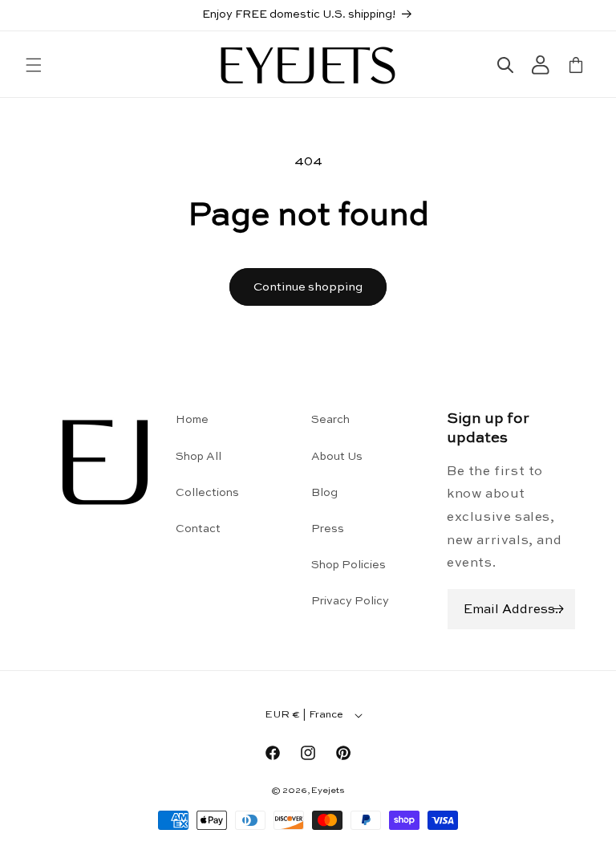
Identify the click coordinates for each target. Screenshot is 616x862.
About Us (337, 456)
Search (330, 419)
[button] (33, 65)
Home (192, 419)
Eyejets (328, 791)
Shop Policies (348, 565)
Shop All (198, 456)
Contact (198, 529)
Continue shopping (308, 287)
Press (327, 529)
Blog (324, 492)
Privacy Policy (350, 601)
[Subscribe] (557, 609)
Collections (207, 492)
